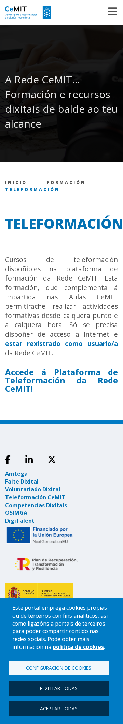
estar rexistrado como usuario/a (61, 343)
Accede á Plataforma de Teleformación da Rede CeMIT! (61, 380)
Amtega (16, 473)
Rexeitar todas (59, 688)
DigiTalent (20, 520)
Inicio (16, 183)
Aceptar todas (59, 708)
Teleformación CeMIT (35, 497)
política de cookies (78, 647)
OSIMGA (16, 513)
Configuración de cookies (58, 668)
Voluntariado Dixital (32, 489)
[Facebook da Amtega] (7, 459)
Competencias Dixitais (36, 505)
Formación (66, 183)
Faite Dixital (22, 481)
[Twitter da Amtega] (52, 459)
